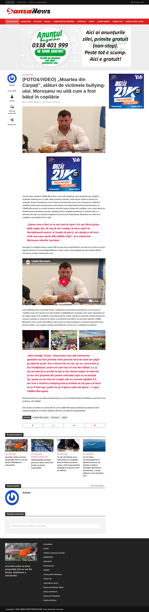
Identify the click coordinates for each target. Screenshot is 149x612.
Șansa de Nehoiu (50, 592)
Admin (12, 85)
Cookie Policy (21, 2)
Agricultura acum (39, 457)
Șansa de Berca (50, 600)
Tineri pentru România (64, 21)
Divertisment (104, 21)
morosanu (55, 417)
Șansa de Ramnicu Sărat (53, 587)
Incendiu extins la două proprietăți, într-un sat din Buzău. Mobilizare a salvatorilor (16, 461)
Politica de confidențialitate (38, 2)
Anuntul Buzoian (14, 27)
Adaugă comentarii (12, 112)
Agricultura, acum (134, 21)
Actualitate (12, 21)
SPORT (92, 21)
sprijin (64, 417)
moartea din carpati (40, 417)
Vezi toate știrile (97, 486)
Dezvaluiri (26, 21)
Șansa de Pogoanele (52, 596)
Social (47, 21)
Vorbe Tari (118, 21)
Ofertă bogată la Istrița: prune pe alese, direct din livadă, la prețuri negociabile (42, 464)
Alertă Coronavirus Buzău (54, 553)
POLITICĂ (37, 21)
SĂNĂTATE (81, 21)
